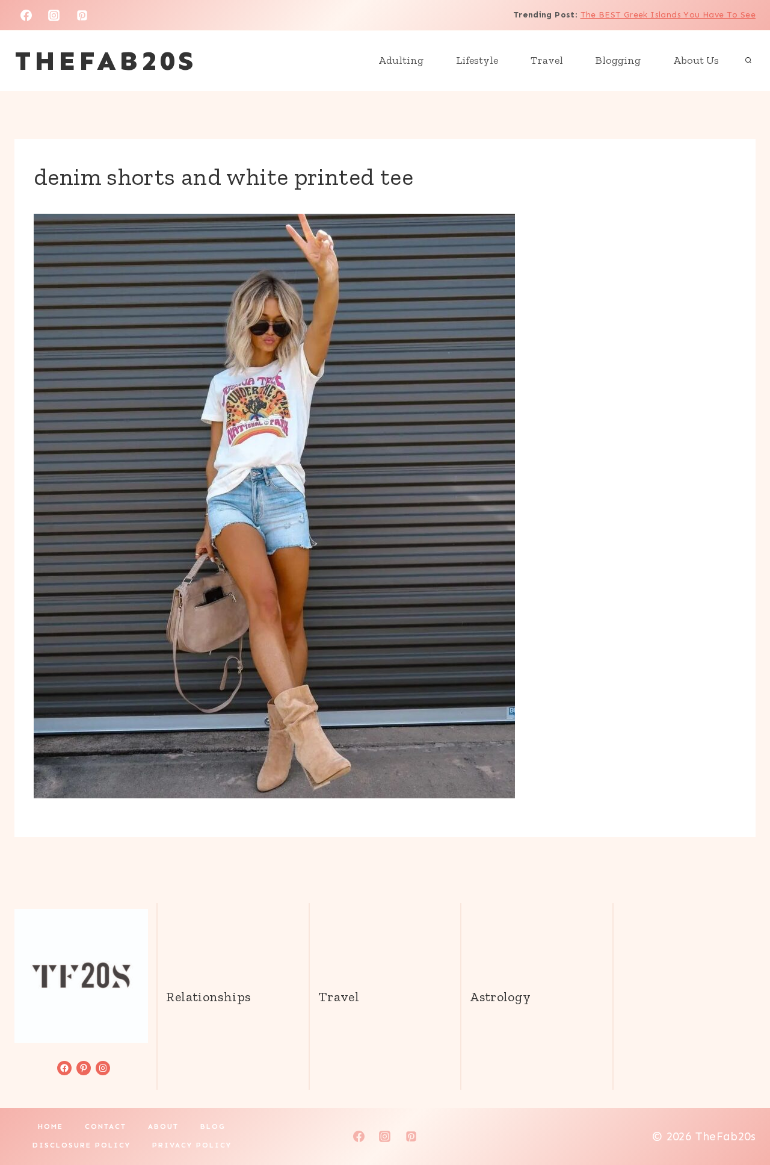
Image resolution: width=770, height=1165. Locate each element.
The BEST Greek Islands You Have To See (668, 15)
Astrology (500, 997)
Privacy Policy (192, 1145)
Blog (213, 1126)
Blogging (618, 60)
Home (50, 1126)
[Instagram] (54, 15)
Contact (105, 1126)
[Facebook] (25, 15)
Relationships (208, 997)
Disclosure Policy (81, 1145)
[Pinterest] (82, 15)
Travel (547, 60)
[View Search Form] (748, 61)
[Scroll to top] (740, 1117)
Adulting (401, 60)
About (163, 1126)
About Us (696, 60)
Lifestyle (477, 60)
